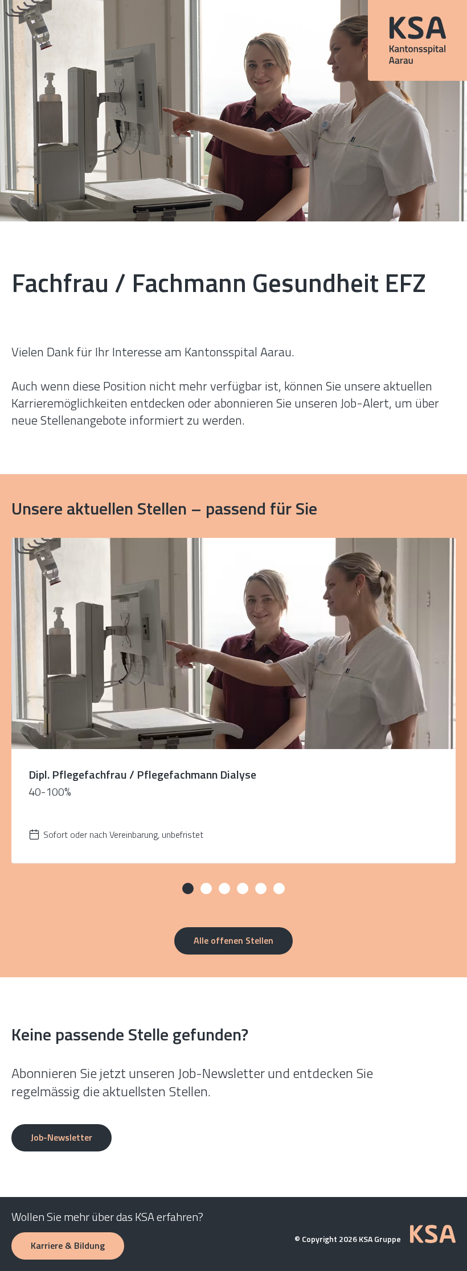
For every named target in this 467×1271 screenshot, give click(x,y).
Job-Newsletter (61, 1137)
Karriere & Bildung (68, 1245)
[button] (188, 888)
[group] (233, 700)
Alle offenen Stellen (233, 940)
